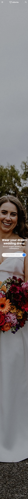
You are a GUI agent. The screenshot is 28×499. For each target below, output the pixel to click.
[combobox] (14, 255)
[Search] (25, 2)
